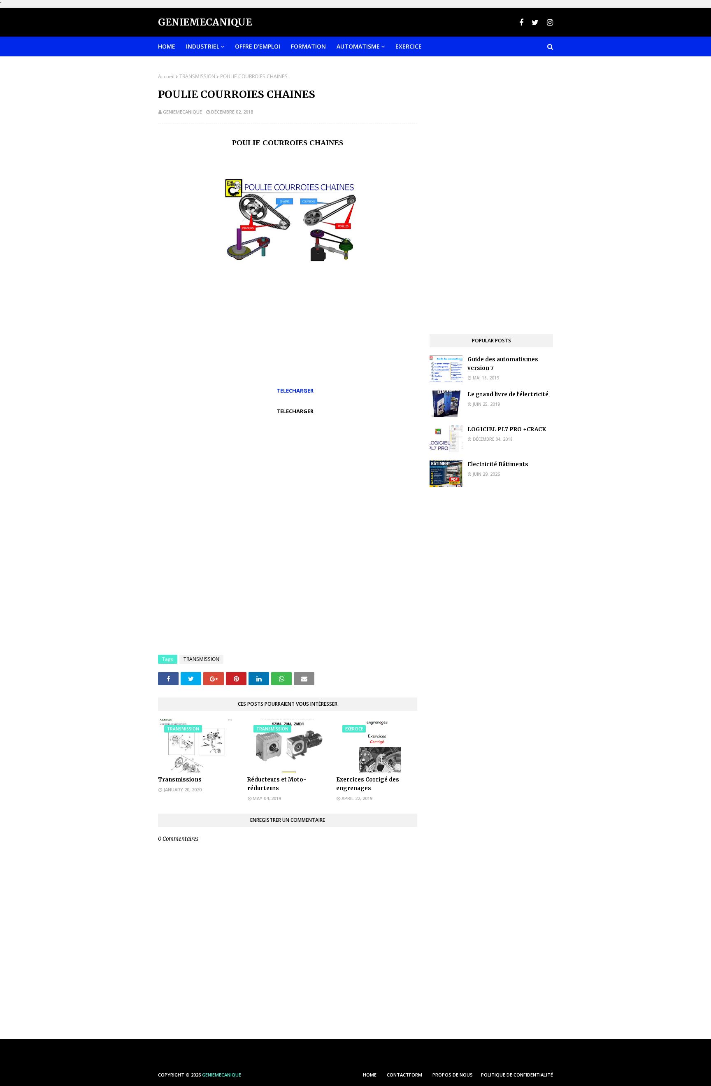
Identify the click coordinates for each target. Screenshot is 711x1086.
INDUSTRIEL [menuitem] (202, 46)
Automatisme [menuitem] (358, 46)
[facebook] (521, 22)
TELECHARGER (295, 390)
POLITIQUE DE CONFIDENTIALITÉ (517, 1075)
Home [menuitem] (166, 46)
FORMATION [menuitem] (308, 46)
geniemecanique (182, 112)
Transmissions (180, 779)
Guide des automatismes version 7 (502, 364)
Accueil (166, 76)
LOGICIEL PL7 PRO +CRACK (506, 429)
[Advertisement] (287, 473)
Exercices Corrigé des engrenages (367, 784)
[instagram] (549, 22)
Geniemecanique (205, 22)
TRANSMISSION (197, 76)
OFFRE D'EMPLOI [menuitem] (257, 46)
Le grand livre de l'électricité (507, 394)
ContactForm (404, 1075)
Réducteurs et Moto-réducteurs (276, 784)
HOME (369, 1075)
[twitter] (535, 22)
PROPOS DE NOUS (452, 1075)
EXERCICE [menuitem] (408, 46)
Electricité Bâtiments (497, 464)
